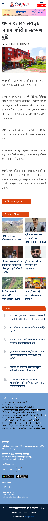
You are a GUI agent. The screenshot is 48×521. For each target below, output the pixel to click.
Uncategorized (8, 402)
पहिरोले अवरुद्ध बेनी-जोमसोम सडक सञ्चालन (11, 238)
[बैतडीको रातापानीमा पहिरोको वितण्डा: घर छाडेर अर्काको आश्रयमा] (12, 283)
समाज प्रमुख (30, 425)
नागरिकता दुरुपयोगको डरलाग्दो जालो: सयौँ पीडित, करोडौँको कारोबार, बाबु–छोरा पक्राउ (27, 317)
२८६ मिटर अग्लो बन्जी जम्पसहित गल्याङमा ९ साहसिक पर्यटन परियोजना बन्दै (27, 341)
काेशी (12, 420)
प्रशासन (30, 423)
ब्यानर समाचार (31, 412)
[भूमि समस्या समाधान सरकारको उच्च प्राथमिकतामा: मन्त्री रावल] (35, 224)
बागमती (4, 423)
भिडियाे (25, 415)
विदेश (30, 428)
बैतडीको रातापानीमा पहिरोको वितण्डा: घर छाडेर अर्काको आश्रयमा (11, 295)
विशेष (14, 428)
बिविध (42, 415)
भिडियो (37, 423)
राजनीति (37, 428)
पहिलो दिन (41, 410)
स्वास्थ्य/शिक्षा (22, 428)
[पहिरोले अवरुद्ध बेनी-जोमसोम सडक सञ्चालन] (12, 225)
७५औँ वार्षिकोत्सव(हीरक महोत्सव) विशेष (15, 410)
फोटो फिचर (40, 418)
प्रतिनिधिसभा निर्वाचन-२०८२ (11, 405)
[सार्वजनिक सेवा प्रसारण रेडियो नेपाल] (19, 4)
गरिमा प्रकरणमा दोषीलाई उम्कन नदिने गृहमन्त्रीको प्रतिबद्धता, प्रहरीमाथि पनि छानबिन (12, 267)
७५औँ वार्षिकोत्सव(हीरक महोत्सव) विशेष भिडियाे (18, 407)
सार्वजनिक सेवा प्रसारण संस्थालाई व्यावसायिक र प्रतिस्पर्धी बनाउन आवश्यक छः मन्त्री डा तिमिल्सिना (27, 383)
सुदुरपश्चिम (5, 420)
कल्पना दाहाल (9, 44)
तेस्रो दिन (6, 412)
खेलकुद (11, 425)
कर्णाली (18, 420)
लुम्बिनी (36, 420)
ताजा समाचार (6, 428)
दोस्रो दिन (34, 410)
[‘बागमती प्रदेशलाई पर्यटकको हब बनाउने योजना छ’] (35, 283)
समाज (43, 428)
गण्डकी (30, 420)
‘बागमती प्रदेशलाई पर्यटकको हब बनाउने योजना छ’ (33, 295)
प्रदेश (10, 423)
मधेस (24, 420)
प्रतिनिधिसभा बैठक (8, 418)
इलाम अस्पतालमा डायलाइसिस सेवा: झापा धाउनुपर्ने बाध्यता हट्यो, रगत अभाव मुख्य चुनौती (27, 355)
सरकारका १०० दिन (21, 402)
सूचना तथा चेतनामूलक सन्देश (11, 415)
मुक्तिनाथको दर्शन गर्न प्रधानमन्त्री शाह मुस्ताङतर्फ (33, 265)
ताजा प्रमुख (39, 425)
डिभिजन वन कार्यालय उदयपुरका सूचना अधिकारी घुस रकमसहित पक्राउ (25, 369)
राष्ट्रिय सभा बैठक (21, 418)
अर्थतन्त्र (4, 425)
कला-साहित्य (20, 425)
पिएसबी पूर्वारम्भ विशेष (17, 412)
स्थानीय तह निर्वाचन (20, 423)
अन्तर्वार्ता (32, 418)
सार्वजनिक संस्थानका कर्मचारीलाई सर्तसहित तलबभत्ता (27, 329)
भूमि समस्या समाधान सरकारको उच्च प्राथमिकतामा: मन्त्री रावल (35, 238)
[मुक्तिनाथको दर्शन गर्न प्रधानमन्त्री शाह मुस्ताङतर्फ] (35, 252)
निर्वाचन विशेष (34, 415)
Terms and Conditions (27, 512)
